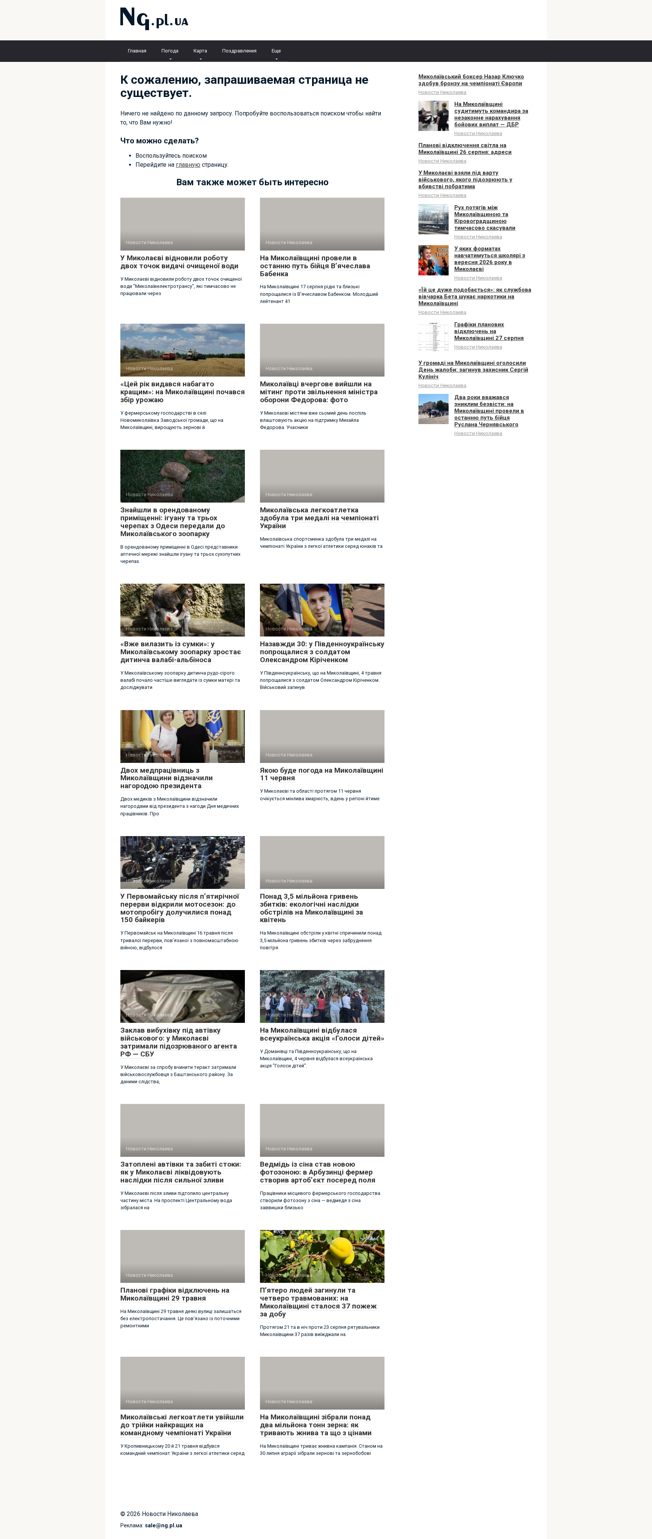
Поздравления (239, 51)
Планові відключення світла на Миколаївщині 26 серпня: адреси (465, 148)
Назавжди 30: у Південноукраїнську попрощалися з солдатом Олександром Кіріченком (322, 652)
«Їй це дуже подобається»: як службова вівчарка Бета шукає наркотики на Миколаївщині (474, 296)
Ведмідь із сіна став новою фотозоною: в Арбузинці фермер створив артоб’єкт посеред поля (317, 1172)
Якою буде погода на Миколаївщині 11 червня (321, 774)
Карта (200, 51)
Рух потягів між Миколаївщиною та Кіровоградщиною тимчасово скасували (484, 217)
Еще (276, 51)
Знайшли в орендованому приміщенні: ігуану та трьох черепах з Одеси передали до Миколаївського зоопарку (172, 522)
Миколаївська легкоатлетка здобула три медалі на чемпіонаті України (319, 518)
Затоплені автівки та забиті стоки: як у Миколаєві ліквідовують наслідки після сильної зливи (180, 1172)
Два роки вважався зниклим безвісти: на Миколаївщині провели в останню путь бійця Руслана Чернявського (489, 411)
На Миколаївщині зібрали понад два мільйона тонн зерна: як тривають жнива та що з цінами (316, 1425)
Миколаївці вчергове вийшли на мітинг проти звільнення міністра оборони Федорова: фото (319, 392)
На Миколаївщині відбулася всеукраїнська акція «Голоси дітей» (322, 1034)
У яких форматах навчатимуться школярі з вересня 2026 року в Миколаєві (489, 258)
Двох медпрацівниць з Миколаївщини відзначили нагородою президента (166, 778)
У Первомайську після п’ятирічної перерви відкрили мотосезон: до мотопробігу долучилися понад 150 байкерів (179, 908)
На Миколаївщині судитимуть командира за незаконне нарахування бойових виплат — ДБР (491, 114)
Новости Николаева (442, 92)
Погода (169, 51)
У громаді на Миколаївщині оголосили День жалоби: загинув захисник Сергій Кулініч (473, 370)
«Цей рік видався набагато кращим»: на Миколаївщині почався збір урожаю (182, 392)
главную (188, 164)
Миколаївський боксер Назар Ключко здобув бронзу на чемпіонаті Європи (471, 80)
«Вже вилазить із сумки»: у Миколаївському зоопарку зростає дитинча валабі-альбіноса (180, 652)
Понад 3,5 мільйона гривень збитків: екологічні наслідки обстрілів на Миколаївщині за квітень (311, 908)
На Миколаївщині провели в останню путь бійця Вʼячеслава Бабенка (315, 266)
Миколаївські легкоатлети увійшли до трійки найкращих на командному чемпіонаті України (182, 1425)
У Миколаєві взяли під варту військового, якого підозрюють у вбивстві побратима (465, 179)
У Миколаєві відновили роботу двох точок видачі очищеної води (179, 262)
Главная (137, 51)
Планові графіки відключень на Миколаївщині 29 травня (174, 1294)
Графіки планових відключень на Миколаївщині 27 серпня (489, 331)
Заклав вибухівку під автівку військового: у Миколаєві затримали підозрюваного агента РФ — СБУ (178, 1042)
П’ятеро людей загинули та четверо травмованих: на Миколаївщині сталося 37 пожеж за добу (318, 1302)
